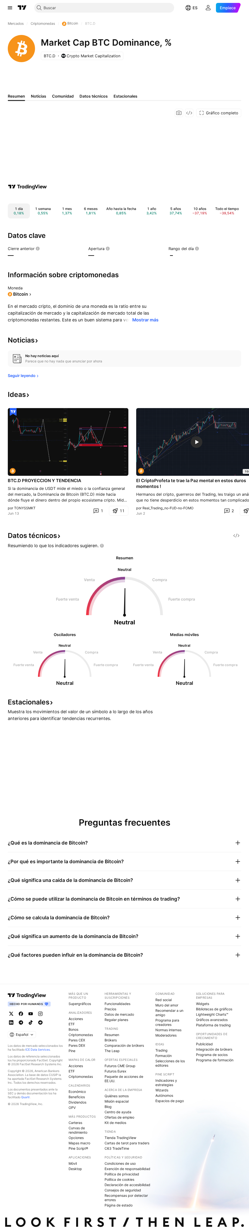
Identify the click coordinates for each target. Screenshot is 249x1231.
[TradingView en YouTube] (30, 1013)
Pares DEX (77, 1045)
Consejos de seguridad (123, 1190)
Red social (163, 1000)
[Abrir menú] (10, 8)
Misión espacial (117, 1101)
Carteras (75, 1123)
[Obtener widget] (189, 113)
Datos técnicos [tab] (94, 96)
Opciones (76, 1138)
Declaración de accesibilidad (127, 1185)
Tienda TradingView (120, 1138)
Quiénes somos (117, 1096)
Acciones (76, 1019)
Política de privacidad (122, 1174)
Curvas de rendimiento (78, 1130)
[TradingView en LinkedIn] (11, 1022)
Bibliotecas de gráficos (214, 1009)
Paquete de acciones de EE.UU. (124, 1078)
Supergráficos (80, 1004)
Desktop (75, 1169)
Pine (72, 1051)
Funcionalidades (117, 1004)
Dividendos (77, 1102)
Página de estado (119, 1205)
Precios (110, 1009)
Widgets (202, 1004)
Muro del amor (166, 1005)
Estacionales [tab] (125, 96)
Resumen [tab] (16, 96)
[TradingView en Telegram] (21, 1022)
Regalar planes (116, 1020)
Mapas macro (79, 1143)
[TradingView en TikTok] (30, 1022)
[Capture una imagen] (179, 113)
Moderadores (166, 1035)
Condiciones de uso (120, 1163)
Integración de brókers (214, 1049)
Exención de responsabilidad (127, 1169)
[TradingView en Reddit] (40, 1022)
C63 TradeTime (117, 1148)
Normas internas (168, 1030)
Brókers (111, 1040)
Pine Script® (78, 1148)
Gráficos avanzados (212, 1020)
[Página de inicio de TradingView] (22, 7)
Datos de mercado (119, 1014)
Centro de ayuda (118, 1112)
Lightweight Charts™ (212, 1014)
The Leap (112, 1051)
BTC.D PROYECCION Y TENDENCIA (44, 480)
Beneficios (77, 1097)
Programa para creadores (167, 1022)
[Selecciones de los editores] (13, 412)
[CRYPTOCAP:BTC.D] (13, 471)
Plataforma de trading (213, 1025)
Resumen (112, 1035)
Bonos (73, 1029)
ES (195, 7)
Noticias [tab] (38, 96)
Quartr (25, 1097)
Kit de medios (115, 1123)
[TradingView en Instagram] (40, 1013)
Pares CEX (77, 1040)
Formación (163, 1056)
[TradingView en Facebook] (21, 1013)
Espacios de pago (169, 1101)
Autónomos (164, 1095)
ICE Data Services (37, 1049)
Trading (161, 1050)
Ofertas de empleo (119, 1117)
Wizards (161, 1090)
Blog (108, 1107)
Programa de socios (212, 1055)
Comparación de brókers (124, 1045)
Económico (77, 1091)
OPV (72, 1107)
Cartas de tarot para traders (127, 1143)
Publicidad (204, 1044)
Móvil (73, 1163)
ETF (72, 1024)
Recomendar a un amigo (169, 1012)
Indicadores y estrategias (166, 1082)
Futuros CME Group (120, 1066)
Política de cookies (119, 1179)
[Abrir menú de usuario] (208, 8)
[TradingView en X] (11, 1013)
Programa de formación (214, 1060)
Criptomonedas (81, 1035)
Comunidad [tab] (63, 96)
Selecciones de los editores (170, 1063)
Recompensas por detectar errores (126, 1197)
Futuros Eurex (115, 1071)
